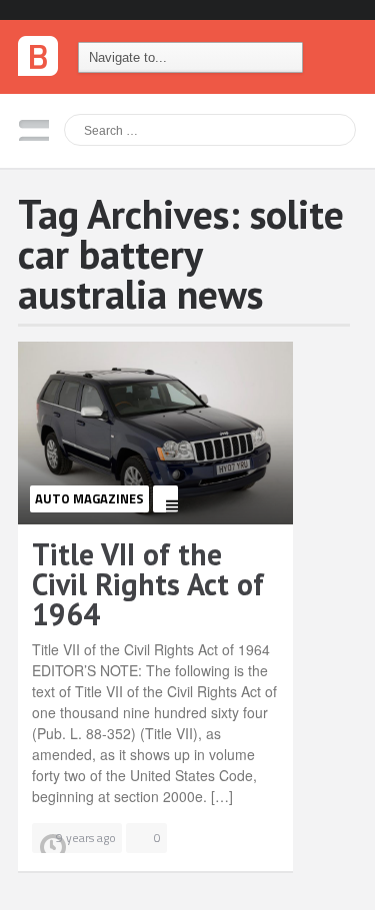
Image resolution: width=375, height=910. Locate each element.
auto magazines (89, 498)
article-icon (165, 499)
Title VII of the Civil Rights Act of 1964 (148, 583)
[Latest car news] (38, 50)
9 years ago (86, 837)
